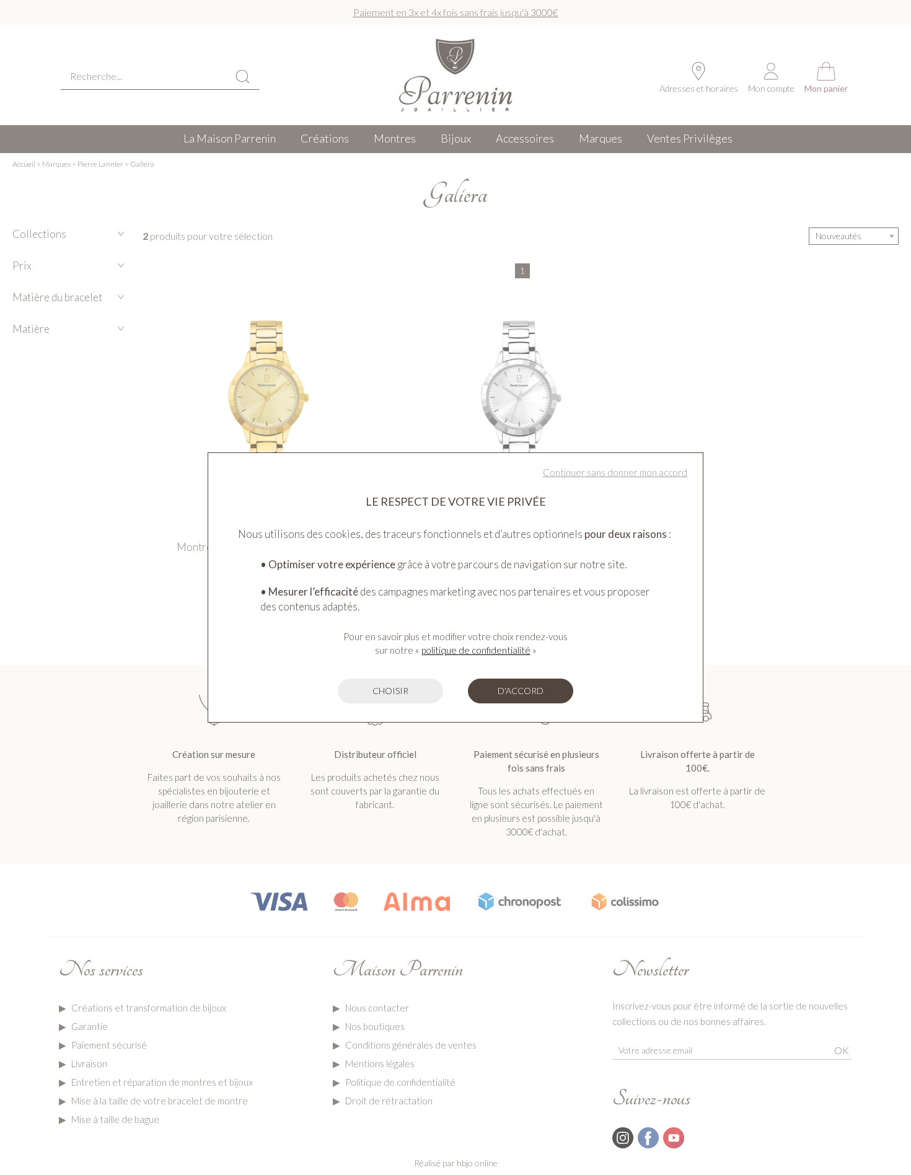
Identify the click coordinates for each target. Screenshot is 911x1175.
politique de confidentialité (475, 650)
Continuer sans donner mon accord (615, 472)
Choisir (390, 690)
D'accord (521, 690)
